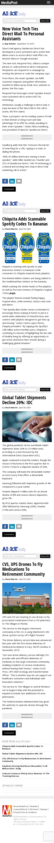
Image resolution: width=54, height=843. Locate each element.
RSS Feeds (34, 809)
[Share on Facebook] (5, 181)
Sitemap (43, 809)
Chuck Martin (11, 229)
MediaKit (34, 806)
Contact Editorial (20, 809)
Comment (9, 189)
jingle (12, 293)
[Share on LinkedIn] (12, 181)
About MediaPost (20, 806)
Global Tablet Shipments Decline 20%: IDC (22, 753)
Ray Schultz (10, 44)
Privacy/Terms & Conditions (25, 812)
